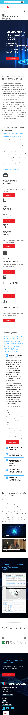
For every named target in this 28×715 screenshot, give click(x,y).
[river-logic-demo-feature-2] (14, 586)
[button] (14, 356)
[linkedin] (3, 708)
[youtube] (8, 708)
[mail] (12, 708)
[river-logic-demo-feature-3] (14, 600)
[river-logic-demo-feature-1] (14, 572)
